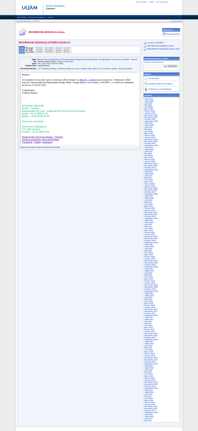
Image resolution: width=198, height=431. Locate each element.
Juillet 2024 (149, 150)
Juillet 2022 (149, 198)
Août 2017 (148, 317)
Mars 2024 (148, 158)
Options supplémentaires (154, 62)
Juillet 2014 (149, 392)
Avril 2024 (148, 156)
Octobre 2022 (150, 192)
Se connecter (153, 78)
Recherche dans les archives (156, 59)
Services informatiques (37, 17)
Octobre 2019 (150, 265)
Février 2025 (149, 135)
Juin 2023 (148, 176)
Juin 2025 (148, 127)
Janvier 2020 (149, 259)
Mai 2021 (148, 226)
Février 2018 (149, 305)
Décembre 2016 (151, 334)
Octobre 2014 (150, 386)
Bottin (152, 2)
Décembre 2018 (151, 285)
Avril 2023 (148, 180)
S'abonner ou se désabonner (160, 89)
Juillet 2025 (149, 125)
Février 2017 (149, 330)
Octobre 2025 (150, 119)
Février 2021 (149, 232)
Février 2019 (149, 281)
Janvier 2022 (149, 210)
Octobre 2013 (150, 410)
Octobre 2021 (150, 216)
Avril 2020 (148, 253)
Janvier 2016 (149, 356)
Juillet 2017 (149, 319)
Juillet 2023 (149, 174)
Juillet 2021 (149, 222)
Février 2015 (149, 378)
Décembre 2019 (151, 261)
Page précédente (43, 147)
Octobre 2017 (150, 313)
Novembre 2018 (151, 287)
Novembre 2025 (151, 117)
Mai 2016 (148, 348)
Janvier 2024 (149, 162)
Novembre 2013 (151, 408)
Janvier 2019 (149, 283)
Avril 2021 (148, 228)
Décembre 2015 (151, 358)
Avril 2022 (148, 204)
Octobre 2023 (150, 168)
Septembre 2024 (151, 145)
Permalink (56, 147)
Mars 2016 (148, 352)
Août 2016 (148, 342)
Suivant (59, 48)
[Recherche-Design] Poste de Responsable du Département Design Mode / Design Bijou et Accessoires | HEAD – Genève (87, 60)
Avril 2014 (148, 398)
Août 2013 (148, 415)
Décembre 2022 (151, 188)
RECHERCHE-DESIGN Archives (160, 46)
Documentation (173, 34)
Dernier (67, 48)
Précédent (49, 48)
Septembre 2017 (151, 315)
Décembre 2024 (151, 139)
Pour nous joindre (162, 2)
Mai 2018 (148, 299)
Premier (40, 48)
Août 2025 (148, 123)
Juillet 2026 (149, 101)
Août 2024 (148, 148)
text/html (60, 69)
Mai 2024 (148, 154)
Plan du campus (141, 2)
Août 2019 (148, 269)
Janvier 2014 (149, 404)
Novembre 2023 (151, 166)
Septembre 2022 (151, 194)
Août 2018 (148, 293)
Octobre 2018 (150, 289)
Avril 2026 (148, 107)
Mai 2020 (148, 251)
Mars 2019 (148, 279)
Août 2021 (148, 220)
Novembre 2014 (151, 384)
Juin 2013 (148, 419)
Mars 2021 (148, 230)
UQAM (23, 17)
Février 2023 (149, 184)
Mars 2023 (148, 182)
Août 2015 (148, 366)
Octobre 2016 (150, 338)
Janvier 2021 (149, 234)
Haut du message (27, 147)
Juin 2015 (148, 370)
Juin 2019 (148, 273)
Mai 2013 (148, 421)
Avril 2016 (148, 350)
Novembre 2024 (151, 141)
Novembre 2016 (151, 336)
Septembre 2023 (151, 170)
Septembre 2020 (151, 243)
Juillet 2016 (149, 344)
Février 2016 (149, 354)
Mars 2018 (148, 303)
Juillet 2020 (149, 247)
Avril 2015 (148, 374)
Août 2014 (148, 390)
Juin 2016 (148, 346)
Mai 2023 (148, 178)
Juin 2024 (148, 152)
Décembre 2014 (151, 382)
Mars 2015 (148, 376)
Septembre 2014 (151, 388)
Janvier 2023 (149, 186)
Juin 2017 (148, 321)
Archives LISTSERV (155, 43)
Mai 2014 (148, 396)
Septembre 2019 (151, 267)
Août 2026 (148, 99)
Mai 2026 (148, 105)
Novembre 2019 (151, 263)
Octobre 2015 (150, 362)
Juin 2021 (148, 224)
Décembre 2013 (151, 406)
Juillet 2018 (149, 295)
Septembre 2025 (151, 121)
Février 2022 (149, 208)
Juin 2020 (148, 249)
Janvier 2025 (149, 137)
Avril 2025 (148, 131)
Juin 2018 (148, 297)
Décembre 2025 (151, 115)
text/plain (45, 69)
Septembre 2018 (151, 291)
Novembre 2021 (151, 214)
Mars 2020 (148, 255)
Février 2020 (149, 257)
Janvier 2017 (149, 332)
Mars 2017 (148, 328)
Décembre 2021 (151, 212)
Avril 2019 (148, 277)
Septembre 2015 (151, 364)
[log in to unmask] (65, 62)
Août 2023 (148, 172)
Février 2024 (149, 160)
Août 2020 (148, 245)
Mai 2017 (148, 323)
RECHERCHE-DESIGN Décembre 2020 (163, 49)
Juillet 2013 (149, 417)
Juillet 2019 (149, 271)
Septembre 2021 (151, 218)
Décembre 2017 (151, 309)
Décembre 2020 (151, 237)
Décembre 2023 (151, 164)
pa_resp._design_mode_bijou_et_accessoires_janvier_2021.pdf (99, 69)
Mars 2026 (148, 109)
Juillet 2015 (149, 368)
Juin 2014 (148, 394)
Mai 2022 (148, 202)
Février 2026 (149, 111)
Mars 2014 (148, 400)
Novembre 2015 (151, 360)
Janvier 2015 (149, 380)
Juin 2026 (148, 103)
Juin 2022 (148, 200)
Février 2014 (149, 402)
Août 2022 (148, 196)
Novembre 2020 (151, 239)
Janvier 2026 (149, 113)
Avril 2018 (148, 301)
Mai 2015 (148, 372)
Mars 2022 (148, 206)
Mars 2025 (148, 133)
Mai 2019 (148, 275)
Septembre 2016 (151, 340)
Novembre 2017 (151, 311)
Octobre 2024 (150, 143)
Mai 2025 (148, 129)
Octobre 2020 (150, 241)
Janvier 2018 (149, 307)
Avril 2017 (148, 326)
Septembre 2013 (151, 412)
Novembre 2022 (151, 190)
